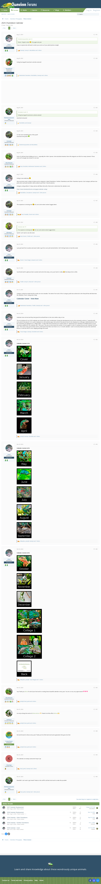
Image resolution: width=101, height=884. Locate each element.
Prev (4, 28)
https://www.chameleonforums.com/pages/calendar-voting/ (32, 189)
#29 (96, 244)
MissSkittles (92, 808)
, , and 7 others (30, 436)
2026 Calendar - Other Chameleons (17, 817)
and (25, 123)
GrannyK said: (21, 227)
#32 (96, 313)
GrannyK (93, 824)
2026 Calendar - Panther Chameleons (18, 823)
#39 (96, 754)
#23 (96, 107)
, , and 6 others (31, 331)
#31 (96, 289)
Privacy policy (28, 880)
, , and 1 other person (33, 192)
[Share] (94, 35)
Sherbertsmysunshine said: (24, 39)
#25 (96, 152)
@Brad (26, 691)
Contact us (5, 880)
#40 (96, 776)
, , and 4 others (30, 214)
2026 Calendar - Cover (13, 828)
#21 (96, 34)
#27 (96, 200)
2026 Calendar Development (15, 812)
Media (25, 10)
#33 (96, 339)
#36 (96, 687)
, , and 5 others (31, 50)
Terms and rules (16, 880)
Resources (46, 10)
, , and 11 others (31, 679)
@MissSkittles (35, 713)
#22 (96, 58)
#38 (96, 731)
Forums (15, 10)
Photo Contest (20, 809)
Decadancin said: (22, 112)
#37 (96, 709)
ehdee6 (93, 829)
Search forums (10, 14)
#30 (96, 268)
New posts (3, 14)
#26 (96, 174)
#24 (96, 131)
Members (68, 10)
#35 (96, 549)
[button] (8, 10)
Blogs (57, 10)
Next (14, 28)
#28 (96, 222)
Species (34, 10)
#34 (96, 444)
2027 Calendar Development (15, 807)
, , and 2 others (33, 75)
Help (36, 880)
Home (5, 10)
